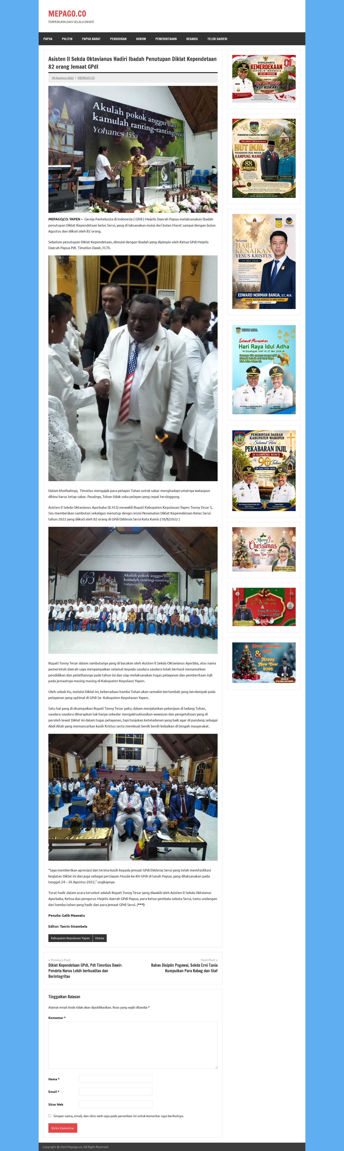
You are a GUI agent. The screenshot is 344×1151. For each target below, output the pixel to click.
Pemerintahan (166, 39)
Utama (99, 938)
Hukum (141, 39)
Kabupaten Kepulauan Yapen (70, 938)
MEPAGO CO (86, 77)
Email (53, 1091)
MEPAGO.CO (67, 13)
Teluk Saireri (217, 39)
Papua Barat (91, 39)
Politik (67, 39)
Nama (54, 1079)
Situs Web (55, 1104)
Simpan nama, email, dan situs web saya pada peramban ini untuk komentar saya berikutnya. (118, 1116)
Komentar (57, 1018)
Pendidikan (118, 39)
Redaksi (192, 39)
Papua (47, 39)
